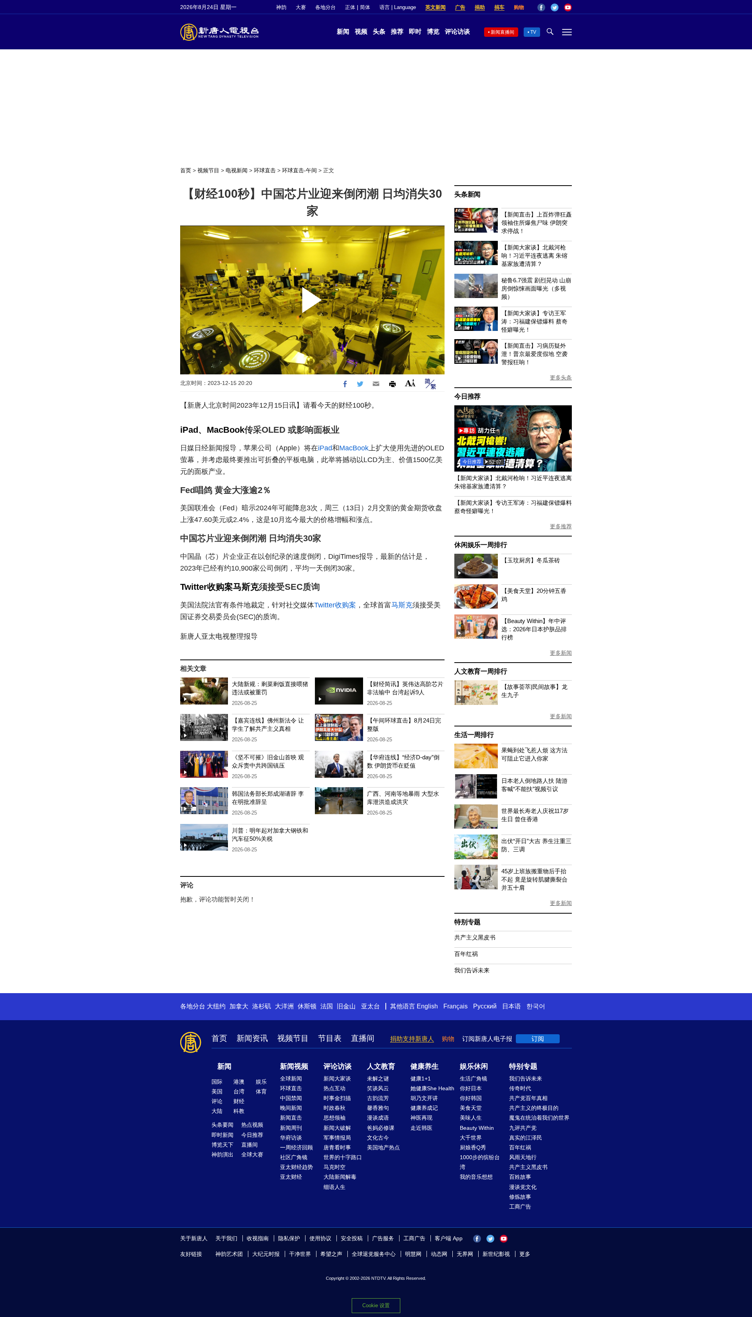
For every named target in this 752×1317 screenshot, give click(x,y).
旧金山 (346, 1006)
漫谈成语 (378, 1118)
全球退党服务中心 (374, 1254)
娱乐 (261, 1082)
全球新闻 (291, 1078)
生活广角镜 (473, 1078)
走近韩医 (421, 1128)
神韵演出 (222, 1154)
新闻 (343, 31)
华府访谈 (291, 1138)
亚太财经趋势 (296, 1167)
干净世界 (300, 1254)
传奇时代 (520, 1088)
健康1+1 (420, 1078)
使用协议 (320, 1238)
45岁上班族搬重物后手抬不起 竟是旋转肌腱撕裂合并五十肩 (534, 879)
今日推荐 (467, 396)
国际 (217, 1082)
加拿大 (239, 1006)
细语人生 (334, 1187)
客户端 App (449, 1238)
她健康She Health (432, 1088)
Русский (485, 1006)
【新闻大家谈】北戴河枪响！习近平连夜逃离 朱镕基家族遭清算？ (534, 255)
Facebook (541, 7)
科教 (238, 1111)
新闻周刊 (291, 1128)
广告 (460, 7)
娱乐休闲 (474, 1066)
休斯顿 (307, 1006)
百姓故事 (520, 1177)
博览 (433, 31)
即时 (415, 31)
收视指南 (258, 1238)
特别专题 (467, 922)
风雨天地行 (523, 1157)
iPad (189, 430)
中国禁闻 (291, 1098)
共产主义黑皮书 (474, 937)
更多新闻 (561, 653)
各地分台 (325, 7)
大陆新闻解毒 (340, 1177)
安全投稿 (352, 1238)
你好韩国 (471, 1098)
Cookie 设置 (376, 1305)
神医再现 (421, 1118)
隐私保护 (289, 1238)
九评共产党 (523, 1128)
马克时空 (334, 1167)
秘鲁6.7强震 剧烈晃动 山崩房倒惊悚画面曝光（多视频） (536, 288)
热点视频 (252, 1125)
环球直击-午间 (299, 170)
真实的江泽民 (525, 1138)
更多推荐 (561, 526)
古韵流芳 (378, 1098)
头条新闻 (467, 194)
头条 (379, 31)
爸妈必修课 (380, 1128)
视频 (361, 31)
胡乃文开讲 (424, 1098)
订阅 (537, 1038)
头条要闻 (222, 1125)
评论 (217, 1101)
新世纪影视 (496, 1254)
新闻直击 (291, 1118)
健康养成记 (424, 1108)
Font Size (410, 383)
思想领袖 (334, 1118)
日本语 (511, 1006)
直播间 (362, 1038)
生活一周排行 (474, 735)
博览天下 (222, 1145)
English (427, 1006)
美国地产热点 (383, 1147)
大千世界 (471, 1138)
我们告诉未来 (472, 970)
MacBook (225, 430)
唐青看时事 (337, 1147)
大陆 (217, 1111)
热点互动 (334, 1088)
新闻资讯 (252, 1038)
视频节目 (208, 170)
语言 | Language (398, 7)
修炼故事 (520, 1197)
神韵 (281, 7)
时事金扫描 (337, 1098)
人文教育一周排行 (480, 671)
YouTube (568, 7)
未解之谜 (378, 1078)
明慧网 (413, 1254)
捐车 (499, 7)
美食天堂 (471, 1108)
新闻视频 (294, 1066)
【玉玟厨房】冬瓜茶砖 (530, 560)
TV (533, 32)
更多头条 (561, 377)
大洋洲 (284, 1006)
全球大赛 (252, 1154)
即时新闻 (222, 1135)
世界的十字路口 (343, 1157)
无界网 (465, 1254)
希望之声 (331, 1254)
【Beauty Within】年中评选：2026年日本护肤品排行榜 (534, 629)
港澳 (238, 1082)
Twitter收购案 (206, 587)
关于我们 (226, 1238)
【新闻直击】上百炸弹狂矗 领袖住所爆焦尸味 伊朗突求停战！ (536, 222)
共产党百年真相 (528, 1098)
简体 (365, 7)
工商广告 (520, 1206)
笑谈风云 (378, 1088)
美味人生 (471, 1118)
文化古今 (378, 1138)
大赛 (301, 7)
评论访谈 (457, 31)
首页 (185, 170)
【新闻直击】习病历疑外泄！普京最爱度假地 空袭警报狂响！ (534, 353)
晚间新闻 (291, 1108)
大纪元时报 (266, 1254)
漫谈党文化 (523, 1187)
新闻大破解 (337, 1128)
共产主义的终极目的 (534, 1108)
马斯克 (246, 587)
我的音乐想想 (476, 1177)
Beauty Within (477, 1128)
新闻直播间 (502, 32)
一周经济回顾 (296, 1147)
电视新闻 (237, 170)
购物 (519, 7)
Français (455, 1006)
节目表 (330, 1038)
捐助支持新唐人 (412, 1038)
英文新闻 (435, 7)
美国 (217, 1091)
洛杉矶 (261, 1006)
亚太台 (370, 1006)
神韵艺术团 (229, 1254)
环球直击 (265, 170)
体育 (261, 1091)
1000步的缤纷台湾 (480, 1162)
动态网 (439, 1254)
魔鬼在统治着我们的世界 (539, 1118)
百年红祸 (466, 953)
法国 (326, 1006)
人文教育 (381, 1066)
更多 (524, 1254)
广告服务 (383, 1238)
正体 (350, 7)
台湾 (238, 1091)
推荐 (397, 31)
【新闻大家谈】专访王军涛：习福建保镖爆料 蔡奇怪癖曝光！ (534, 321)
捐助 (480, 7)
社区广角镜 (293, 1157)
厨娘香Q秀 (473, 1147)
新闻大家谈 (337, 1078)
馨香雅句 (378, 1108)
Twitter (555, 7)
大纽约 (216, 1006)
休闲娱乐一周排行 (480, 545)
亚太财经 (291, 1177)
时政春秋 (334, 1108)
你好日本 (471, 1088)
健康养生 (424, 1066)
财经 (238, 1101)
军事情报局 (337, 1138)
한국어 (535, 1006)
